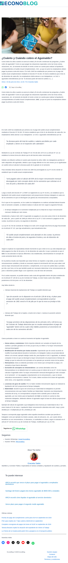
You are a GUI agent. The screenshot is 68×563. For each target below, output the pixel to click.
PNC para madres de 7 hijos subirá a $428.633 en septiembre (22, 521)
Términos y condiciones (52, 559)
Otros (3, 82)
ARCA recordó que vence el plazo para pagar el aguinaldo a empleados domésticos (31, 483)
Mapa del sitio (52, 557)
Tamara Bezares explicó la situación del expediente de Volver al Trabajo (25, 527)
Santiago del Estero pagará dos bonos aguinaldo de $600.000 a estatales (32, 491)
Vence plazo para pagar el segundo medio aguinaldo (24, 504)
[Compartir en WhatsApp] (3, 87)
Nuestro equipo (52, 552)
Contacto (52, 554)
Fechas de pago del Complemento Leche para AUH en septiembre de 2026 (26, 518)
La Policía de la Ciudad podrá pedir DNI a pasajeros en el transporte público (27, 531)
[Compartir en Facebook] (6, 87)
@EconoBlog (20, 442)
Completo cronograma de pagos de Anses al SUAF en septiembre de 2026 (26, 524)
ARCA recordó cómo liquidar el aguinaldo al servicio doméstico (28, 497)
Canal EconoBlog (24, 439)
